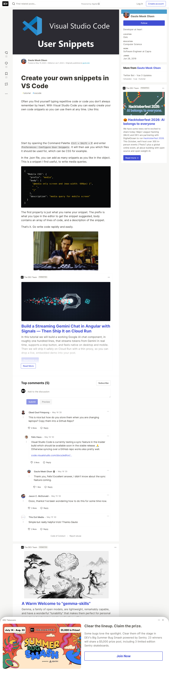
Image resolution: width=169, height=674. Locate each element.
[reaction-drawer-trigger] (6, 54)
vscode (37, 93)
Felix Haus (36, 437)
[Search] (13, 3)
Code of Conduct (58, 536)
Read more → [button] (132, 158)
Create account (156, 3)
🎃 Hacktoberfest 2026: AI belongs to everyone (144, 122)
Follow (144, 23)
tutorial (26, 93)
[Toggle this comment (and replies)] (23, 417)
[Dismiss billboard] (163, 620)
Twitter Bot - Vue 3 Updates (137, 77)
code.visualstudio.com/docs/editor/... (51, 455)
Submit (32, 401)
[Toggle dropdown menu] (109, 277)
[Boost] (6, 84)
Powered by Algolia (89, 4)
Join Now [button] (124, 656)
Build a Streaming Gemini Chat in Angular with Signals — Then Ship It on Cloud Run (65, 328)
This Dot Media (36, 517)
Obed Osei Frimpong (39, 412)
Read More (28, 366)
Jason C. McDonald (38, 496)
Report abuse (75, 536)
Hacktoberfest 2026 (153, 138)
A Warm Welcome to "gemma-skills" (56, 603)
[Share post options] (6, 93)
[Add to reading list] (6, 75)
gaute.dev (86, 63)
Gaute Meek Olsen (37, 60)
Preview (46, 401)
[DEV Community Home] (5, 3)
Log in (140, 3)
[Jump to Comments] (6, 64)
